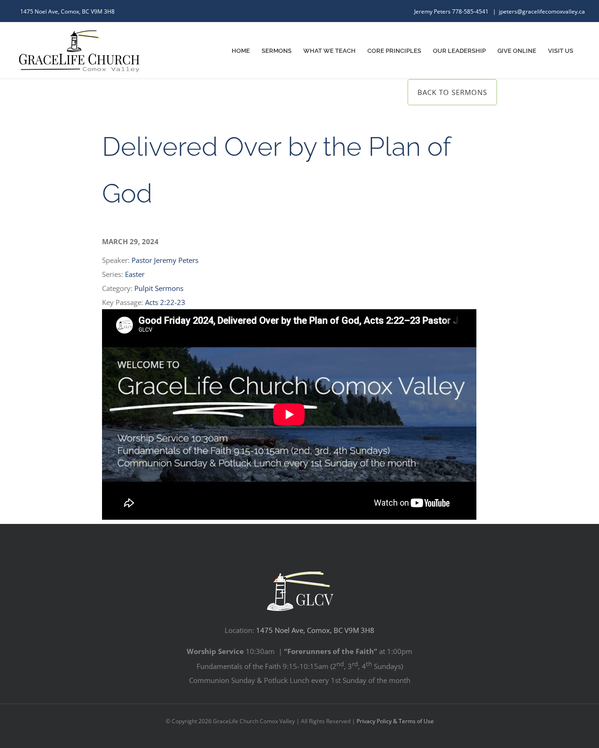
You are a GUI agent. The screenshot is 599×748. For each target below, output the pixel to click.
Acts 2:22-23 (165, 302)
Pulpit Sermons (158, 288)
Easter (135, 274)
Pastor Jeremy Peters (164, 260)
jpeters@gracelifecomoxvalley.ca (542, 11)
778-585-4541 (471, 11)
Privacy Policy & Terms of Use (395, 721)
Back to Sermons (452, 92)
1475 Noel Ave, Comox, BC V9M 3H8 (315, 630)
